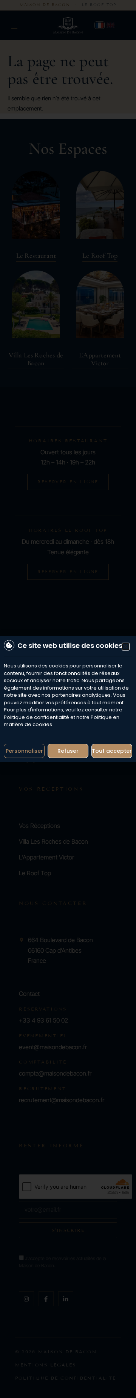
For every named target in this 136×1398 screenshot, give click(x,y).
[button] (125, 646)
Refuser (68, 751)
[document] (68, 699)
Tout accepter (112, 751)
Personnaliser (24, 751)
